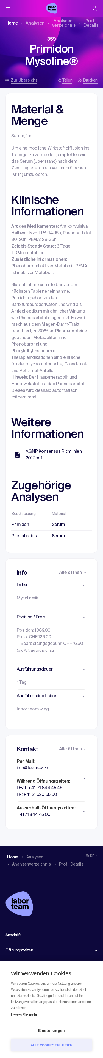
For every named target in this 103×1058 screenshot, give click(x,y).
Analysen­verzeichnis (64, 23)
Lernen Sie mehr (24, 1015)
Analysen (35, 23)
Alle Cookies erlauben (51, 1045)
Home (11, 23)
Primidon (20, 525)
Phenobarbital (26, 536)
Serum (58, 525)
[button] (51, 585)
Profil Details (91, 23)
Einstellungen (51, 1031)
